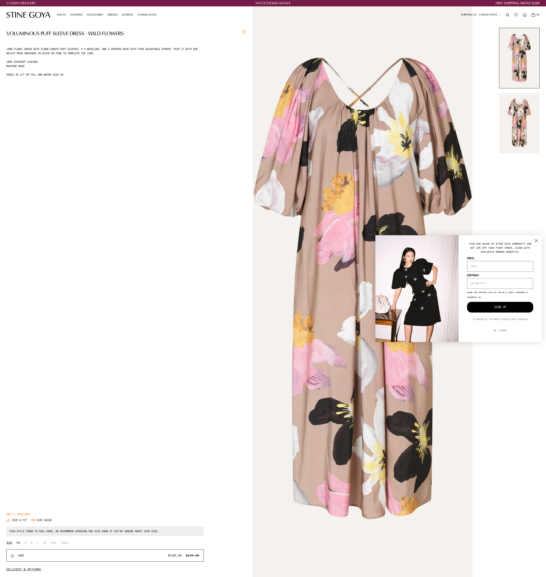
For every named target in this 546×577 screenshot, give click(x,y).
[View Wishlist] (516, 15)
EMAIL (471, 258)
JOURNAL (128, 15)
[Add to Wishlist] (244, 32)
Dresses (113, 15)
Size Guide (44, 520)
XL (45, 542)
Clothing (77, 15)
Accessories (96, 15)
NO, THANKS (500, 330)
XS (18, 542)
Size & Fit (19, 520)
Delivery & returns (23, 569)
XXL (54, 542)
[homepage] (28, 15)
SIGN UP (500, 307)
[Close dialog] (536, 240)
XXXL (65, 542)
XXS (9, 542)
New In (61, 15)
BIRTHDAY (473, 275)
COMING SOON (146, 15)
